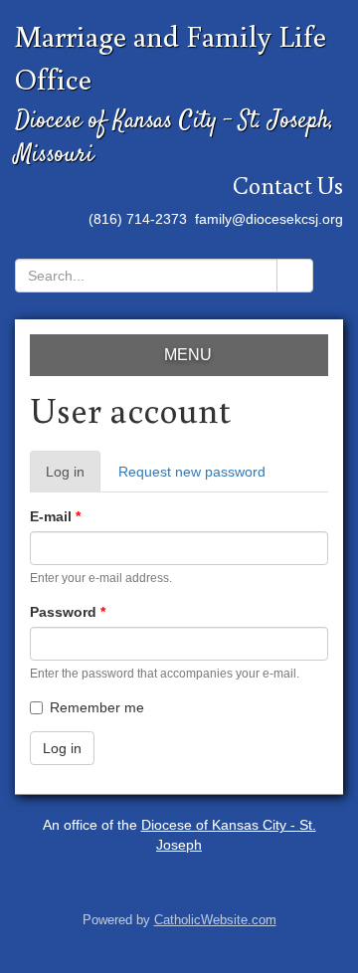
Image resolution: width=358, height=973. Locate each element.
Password (67, 612)
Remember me (97, 707)
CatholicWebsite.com (215, 920)
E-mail (55, 516)
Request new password (192, 472)
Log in (73, 478)
